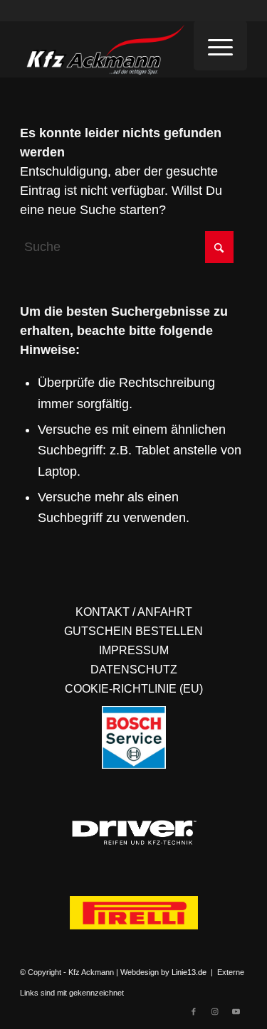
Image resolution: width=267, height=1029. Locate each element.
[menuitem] (220, 45)
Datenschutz (133, 669)
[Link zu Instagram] (215, 1011)
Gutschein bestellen (133, 631)
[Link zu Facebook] (193, 1011)
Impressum (134, 650)
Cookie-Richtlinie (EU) (134, 689)
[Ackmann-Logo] (110, 49)
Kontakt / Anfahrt (133, 612)
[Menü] (220, 45)
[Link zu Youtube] (236, 1011)
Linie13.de (189, 972)
